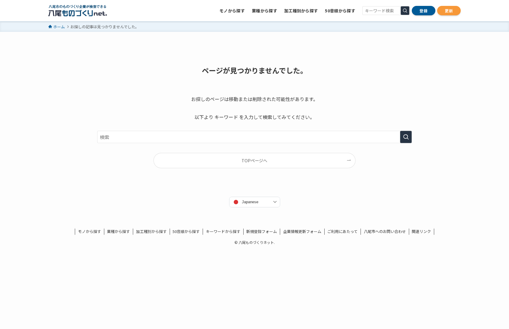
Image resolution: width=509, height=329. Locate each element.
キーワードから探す (223, 231)
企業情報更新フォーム (302, 231)
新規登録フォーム (261, 231)
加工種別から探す (151, 231)
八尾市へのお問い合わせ (385, 231)
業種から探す (118, 231)
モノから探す (89, 231)
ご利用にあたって (342, 231)
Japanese (250, 202)
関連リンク (421, 231)
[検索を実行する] (405, 10)
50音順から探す (186, 231)
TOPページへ (254, 160)
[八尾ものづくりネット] (77, 10)
